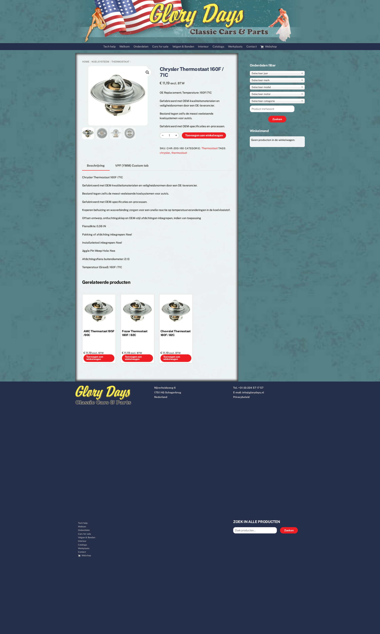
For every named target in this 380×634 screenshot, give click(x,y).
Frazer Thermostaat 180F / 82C (134, 333)
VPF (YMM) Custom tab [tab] (131, 165)
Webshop (270, 46)
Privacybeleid (241, 397)
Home (85, 61)
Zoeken (289, 530)
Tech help (109, 46)
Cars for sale (160, 46)
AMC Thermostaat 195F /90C (99, 333)
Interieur (203, 46)
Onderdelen (141, 46)
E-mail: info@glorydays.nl (248, 392)
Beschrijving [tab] (96, 165)
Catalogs (218, 46)
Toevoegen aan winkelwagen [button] (94, 358)
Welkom (124, 46)
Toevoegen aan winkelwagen (204, 135)
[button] (147, 72)
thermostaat (179, 152)
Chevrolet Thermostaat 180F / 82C (176, 333)
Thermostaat (120, 61)
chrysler (165, 152)
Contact (251, 46)
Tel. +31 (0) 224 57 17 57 (248, 387)
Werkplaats (235, 46)
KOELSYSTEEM (100, 61)
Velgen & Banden (183, 46)
